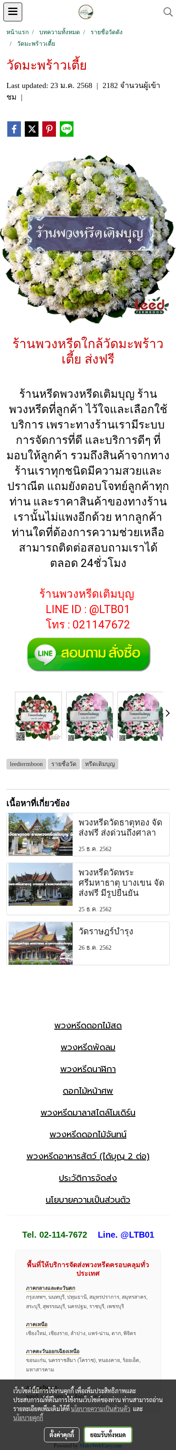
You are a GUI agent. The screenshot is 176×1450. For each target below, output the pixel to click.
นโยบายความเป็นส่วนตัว (88, 1199)
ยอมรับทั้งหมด (108, 1434)
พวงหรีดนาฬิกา (88, 1069)
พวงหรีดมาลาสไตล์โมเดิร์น (88, 1112)
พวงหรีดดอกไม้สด (88, 1025)
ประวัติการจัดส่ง (88, 1177)
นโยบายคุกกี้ (28, 1417)
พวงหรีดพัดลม (88, 1047)
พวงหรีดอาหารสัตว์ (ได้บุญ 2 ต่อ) (88, 1156)
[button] (165, 12)
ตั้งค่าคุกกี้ (62, 1434)
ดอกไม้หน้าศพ (88, 1090)
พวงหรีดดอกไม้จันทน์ (88, 1134)
